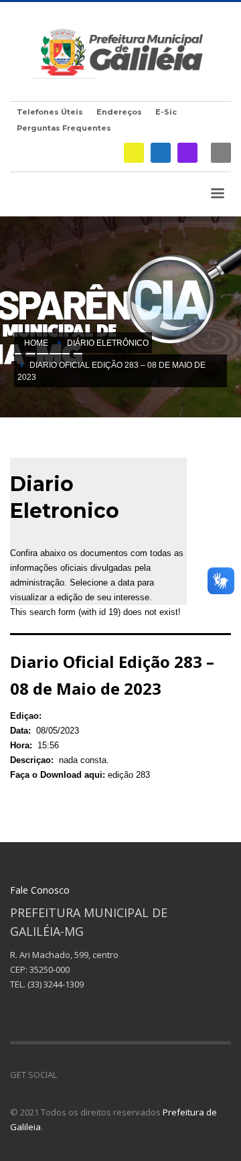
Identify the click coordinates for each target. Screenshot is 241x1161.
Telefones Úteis (50, 112)
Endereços (119, 112)
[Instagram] (187, 153)
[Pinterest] (107, 1075)
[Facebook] (161, 153)
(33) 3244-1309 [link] (55, 984)
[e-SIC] (134, 153)
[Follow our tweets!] (87, 1075)
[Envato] (127, 1075)
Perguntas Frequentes (64, 128)
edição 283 (129, 775)
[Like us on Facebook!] (67, 1075)
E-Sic (166, 112)
